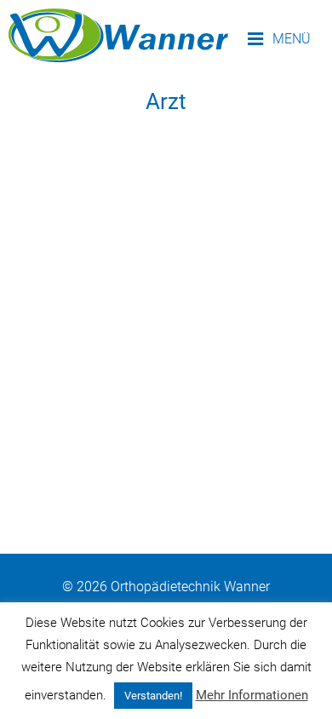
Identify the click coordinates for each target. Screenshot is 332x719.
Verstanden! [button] (153, 695)
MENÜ (290, 39)
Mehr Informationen (252, 695)
